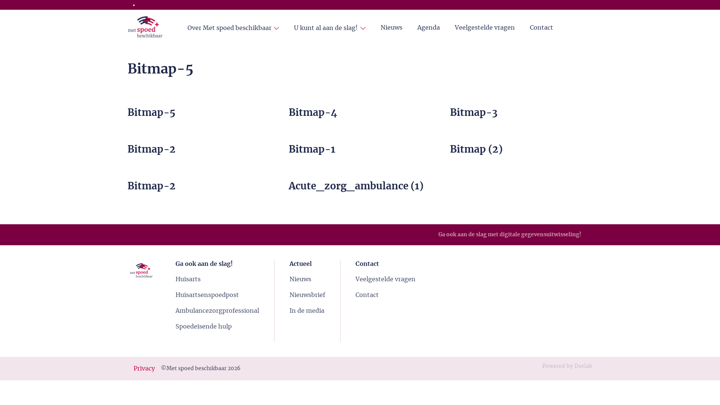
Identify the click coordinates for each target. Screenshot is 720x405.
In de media (307, 311)
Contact (541, 28)
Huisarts (188, 279)
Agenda (428, 28)
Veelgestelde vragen (485, 28)
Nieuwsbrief (307, 295)
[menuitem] (233, 28)
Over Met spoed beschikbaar (230, 28)
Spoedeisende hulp (204, 327)
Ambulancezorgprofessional (217, 311)
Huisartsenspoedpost (207, 295)
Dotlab (583, 366)
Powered (553, 366)
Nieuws (391, 28)
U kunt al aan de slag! (326, 28)
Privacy (144, 369)
